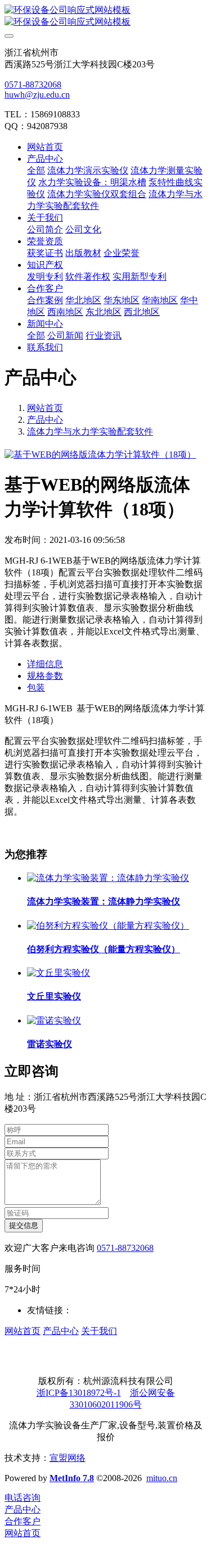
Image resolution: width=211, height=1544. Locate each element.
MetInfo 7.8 (72, 1478)
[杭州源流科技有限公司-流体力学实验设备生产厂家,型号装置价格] (105, 16)
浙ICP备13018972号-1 (79, 1392)
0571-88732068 (33, 84)
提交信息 (23, 1225)
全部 (36, 170)
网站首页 (45, 147)
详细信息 (45, 664)
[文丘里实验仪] (58, 972)
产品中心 (45, 419)
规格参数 (45, 675)
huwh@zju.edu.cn (37, 94)
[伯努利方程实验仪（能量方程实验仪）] (108, 925)
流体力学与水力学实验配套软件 (90, 431)
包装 (36, 687)
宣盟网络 (68, 1458)
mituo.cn (161, 1478)
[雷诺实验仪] (54, 1020)
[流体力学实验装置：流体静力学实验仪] (108, 878)
